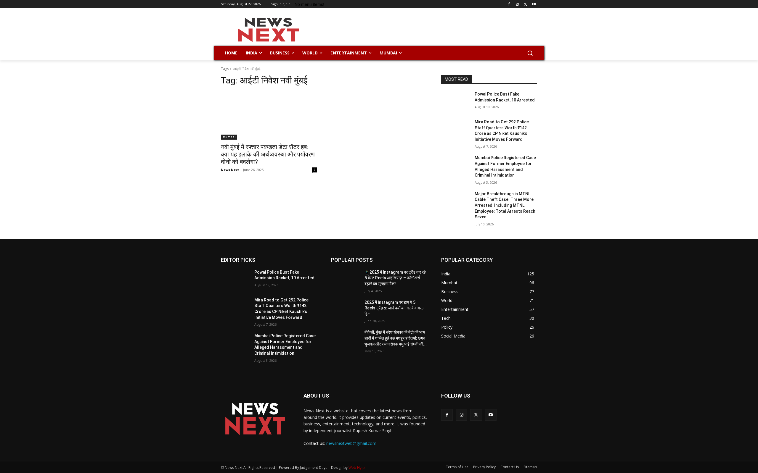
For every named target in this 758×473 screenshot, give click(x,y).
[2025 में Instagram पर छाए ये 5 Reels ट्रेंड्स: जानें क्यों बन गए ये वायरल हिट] (345, 310)
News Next (230, 169)
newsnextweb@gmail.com (351, 443)
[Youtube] (533, 4)
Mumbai (229, 137)
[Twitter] (525, 4)
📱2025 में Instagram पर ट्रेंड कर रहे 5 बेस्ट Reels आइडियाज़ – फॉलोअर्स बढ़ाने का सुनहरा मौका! (395, 278)
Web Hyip (357, 467)
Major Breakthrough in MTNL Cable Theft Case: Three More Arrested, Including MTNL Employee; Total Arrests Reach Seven (505, 205)
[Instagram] (517, 4)
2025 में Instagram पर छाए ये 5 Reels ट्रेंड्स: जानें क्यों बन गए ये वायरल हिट (394, 308)
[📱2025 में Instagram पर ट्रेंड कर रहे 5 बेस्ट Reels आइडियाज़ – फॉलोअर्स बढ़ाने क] (345, 279)
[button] (530, 53)
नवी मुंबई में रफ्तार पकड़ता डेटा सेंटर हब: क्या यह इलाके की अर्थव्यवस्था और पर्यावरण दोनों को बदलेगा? (268, 154)
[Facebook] (509, 4)
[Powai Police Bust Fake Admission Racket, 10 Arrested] (455, 101)
